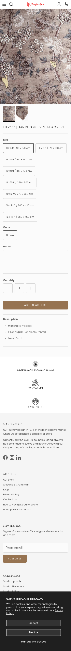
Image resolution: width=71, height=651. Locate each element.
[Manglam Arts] (35, 4)
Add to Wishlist (35, 305)
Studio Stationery (13, 586)
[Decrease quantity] (8, 288)
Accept (33, 623)
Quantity (8, 280)
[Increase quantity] (31, 288)
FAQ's (6, 489)
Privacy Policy (11, 494)
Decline (33, 632)
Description (10, 319)
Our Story (8, 479)
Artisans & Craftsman (16, 484)
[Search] (13, 4)
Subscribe (14, 558)
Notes (7, 246)
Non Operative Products (17, 509)
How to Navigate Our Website (20, 504)
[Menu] (4, 4)
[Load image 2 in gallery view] (35, 56)
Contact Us (10, 499)
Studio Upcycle (12, 581)
